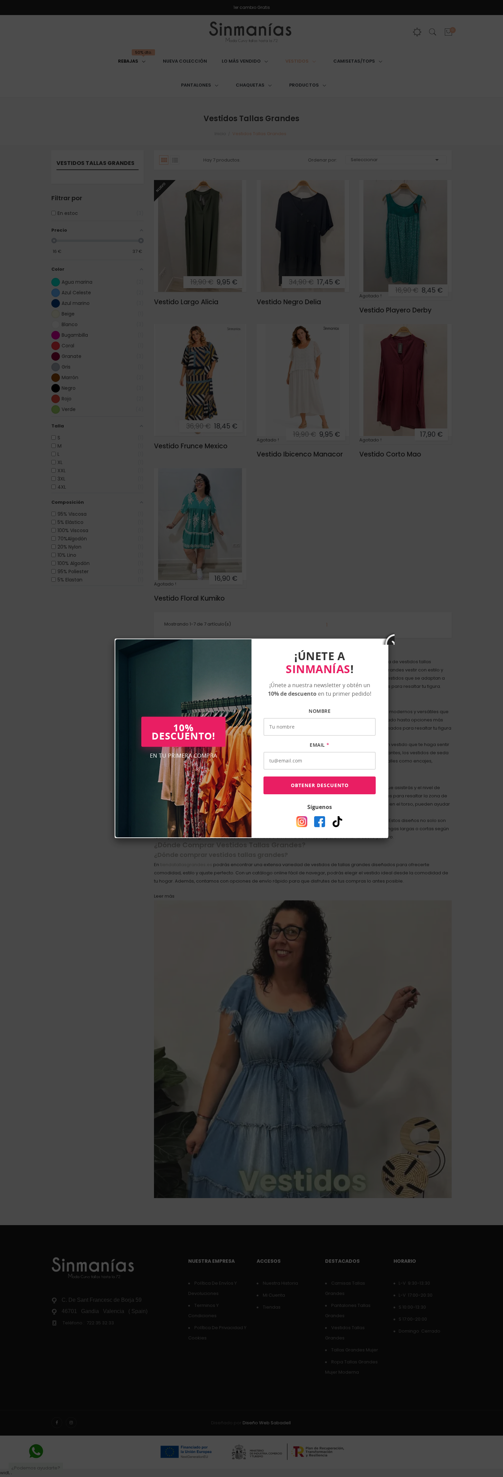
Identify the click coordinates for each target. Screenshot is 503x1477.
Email (320, 745)
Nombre (320, 711)
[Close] (388, 638)
